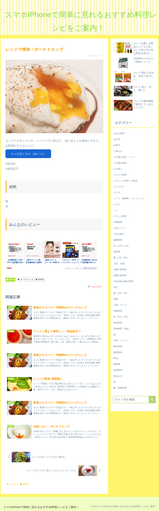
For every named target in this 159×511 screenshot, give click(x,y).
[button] (152, 399)
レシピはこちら (28, 153)
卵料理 (11, 279)
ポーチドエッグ (26, 279)
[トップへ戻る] (154, 506)
